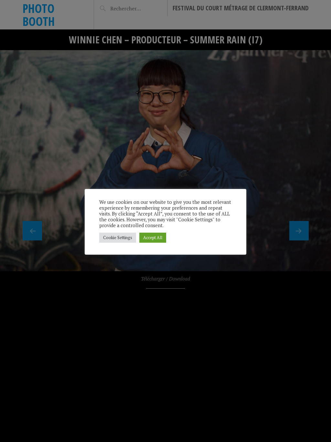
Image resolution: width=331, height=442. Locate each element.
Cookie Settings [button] (117, 237)
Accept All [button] (152, 237)
